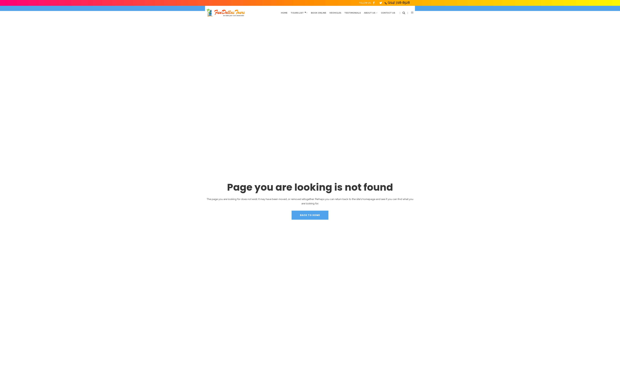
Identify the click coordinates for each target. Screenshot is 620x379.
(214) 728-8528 (399, 3)
